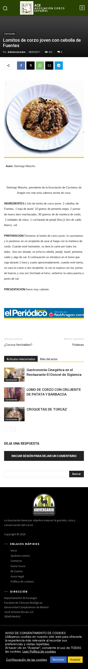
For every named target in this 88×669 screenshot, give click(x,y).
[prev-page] (6, 429)
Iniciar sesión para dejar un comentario (44, 456)
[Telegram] (59, 65)
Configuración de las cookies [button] (26, 660)
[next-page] (13, 429)
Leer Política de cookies (39, 651)
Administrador (17, 51)
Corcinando (9, 33)
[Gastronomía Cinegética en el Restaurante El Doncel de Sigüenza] (14, 375)
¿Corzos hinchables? (18, 345)
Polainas (78, 345)
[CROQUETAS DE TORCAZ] (14, 414)
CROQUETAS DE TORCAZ (47, 409)
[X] (30, 65)
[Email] (49, 65)
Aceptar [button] (75, 659)
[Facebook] (21, 65)
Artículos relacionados (21, 359)
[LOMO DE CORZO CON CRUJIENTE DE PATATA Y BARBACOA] (14, 394)
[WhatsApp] (40, 65)
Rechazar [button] (58, 659)
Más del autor (49, 359)
